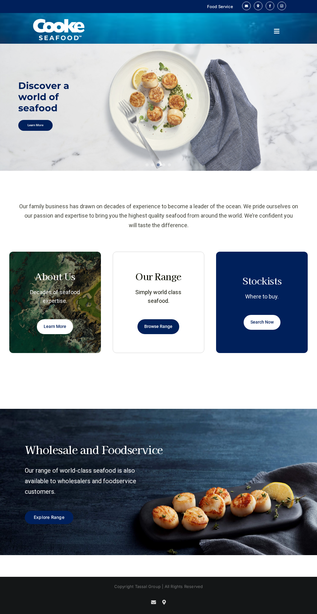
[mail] (246, 6)
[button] (147, 164)
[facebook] (270, 6)
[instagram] (281, 6)
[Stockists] (258, 6)
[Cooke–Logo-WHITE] (59, 14)
